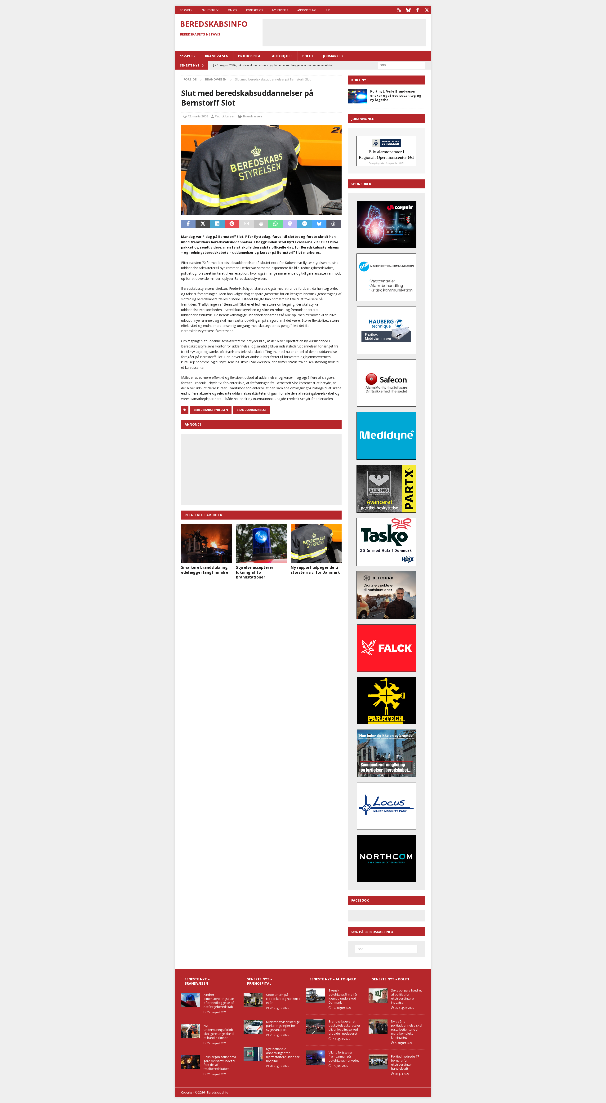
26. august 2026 (216, 1074)
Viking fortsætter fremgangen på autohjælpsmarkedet (344, 1056)
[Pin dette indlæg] (232, 224)
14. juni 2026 (340, 1065)
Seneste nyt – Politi (390, 979)
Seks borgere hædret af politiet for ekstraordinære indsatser (406, 996)
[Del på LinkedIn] (217, 224)
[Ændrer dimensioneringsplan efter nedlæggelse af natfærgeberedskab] (190, 1000)
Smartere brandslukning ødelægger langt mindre (204, 570)
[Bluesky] (408, 10)
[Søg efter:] (401, 65)
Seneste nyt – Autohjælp (333, 979)
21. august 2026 (279, 1035)
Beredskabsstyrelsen (210, 410)
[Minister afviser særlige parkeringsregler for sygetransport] (253, 1027)
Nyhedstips (280, 10)
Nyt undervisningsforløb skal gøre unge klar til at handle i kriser (219, 1031)
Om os (232, 10)
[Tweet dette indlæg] (203, 224)
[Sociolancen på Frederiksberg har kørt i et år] (253, 1000)
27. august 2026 (216, 1012)
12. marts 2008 (198, 116)
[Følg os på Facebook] (417, 10)
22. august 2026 (279, 1008)
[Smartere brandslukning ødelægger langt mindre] (206, 543)
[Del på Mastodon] (290, 224)
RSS (328, 10)
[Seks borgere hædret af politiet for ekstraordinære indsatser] (378, 995)
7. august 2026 (341, 1039)
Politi (307, 56)
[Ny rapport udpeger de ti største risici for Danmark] (316, 543)
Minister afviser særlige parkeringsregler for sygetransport (283, 1026)
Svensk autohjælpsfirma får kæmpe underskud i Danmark (343, 996)
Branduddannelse (251, 410)
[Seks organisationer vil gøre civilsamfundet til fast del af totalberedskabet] (190, 1062)
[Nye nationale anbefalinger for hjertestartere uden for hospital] (253, 1054)
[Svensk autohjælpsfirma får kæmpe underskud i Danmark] (315, 995)
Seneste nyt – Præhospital (259, 981)
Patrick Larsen (225, 116)
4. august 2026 (403, 1043)
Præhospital (250, 56)
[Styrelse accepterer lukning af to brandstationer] (261, 543)
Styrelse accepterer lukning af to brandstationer (254, 572)
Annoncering (306, 10)
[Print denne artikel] (261, 224)
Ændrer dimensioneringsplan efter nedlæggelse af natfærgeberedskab (219, 1000)
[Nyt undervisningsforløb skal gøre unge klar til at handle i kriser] (190, 1031)
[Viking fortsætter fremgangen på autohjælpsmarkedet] (315, 1057)
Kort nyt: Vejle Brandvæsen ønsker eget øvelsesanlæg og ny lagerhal (395, 95)
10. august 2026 (341, 1008)
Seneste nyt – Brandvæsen (197, 981)
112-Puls (187, 56)
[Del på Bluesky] (319, 224)
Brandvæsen (216, 56)
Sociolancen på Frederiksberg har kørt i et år (283, 998)
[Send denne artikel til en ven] (246, 224)
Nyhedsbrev (210, 10)
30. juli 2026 (402, 1074)
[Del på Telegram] (304, 224)
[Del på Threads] (333, 224)
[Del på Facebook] (188, 224)
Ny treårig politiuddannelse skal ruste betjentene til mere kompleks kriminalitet (406, 1029)
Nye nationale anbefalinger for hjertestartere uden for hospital (282, 1055)
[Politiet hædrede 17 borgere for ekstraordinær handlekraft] (378, 1061)
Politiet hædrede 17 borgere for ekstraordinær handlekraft (405, 1062)
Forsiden (186, 10)
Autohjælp (282, 56)
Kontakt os (254, 10)
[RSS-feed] (399, 10)
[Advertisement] (344, 32)
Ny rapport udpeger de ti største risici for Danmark (315, 570)
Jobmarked (333, 56)
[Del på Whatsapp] (275, 224)
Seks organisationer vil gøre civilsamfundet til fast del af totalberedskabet (220, 1063)
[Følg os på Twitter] (427, 10)
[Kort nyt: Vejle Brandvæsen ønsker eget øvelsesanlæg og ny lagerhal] (357, 96)
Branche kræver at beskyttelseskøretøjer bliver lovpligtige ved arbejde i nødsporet (344, 1027)
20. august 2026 (279, 1066)
